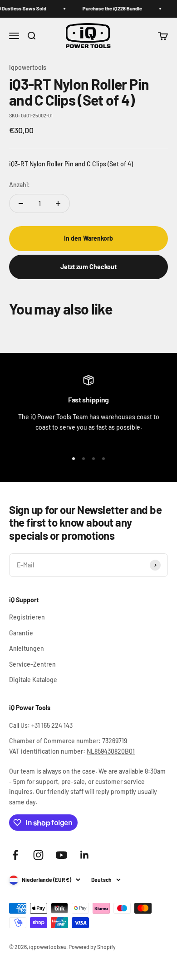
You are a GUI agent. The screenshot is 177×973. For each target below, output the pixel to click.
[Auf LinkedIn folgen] (85, 855)
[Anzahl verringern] (21, 203)
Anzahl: (19, 185)
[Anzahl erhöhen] (58, 203)
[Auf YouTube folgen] (61, 855)
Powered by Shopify (92, 947)
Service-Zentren (32, 664)
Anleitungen (26, 648)
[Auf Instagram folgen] (38, 855)
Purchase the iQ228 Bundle (109, 8)
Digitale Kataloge (33, 679)
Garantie (21, 633)
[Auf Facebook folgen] (15, 855)
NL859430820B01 (111, 751)
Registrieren (27, 617)
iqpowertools (27, 67)
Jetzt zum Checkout (88, 267)
